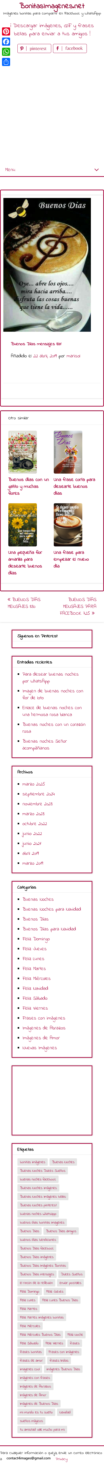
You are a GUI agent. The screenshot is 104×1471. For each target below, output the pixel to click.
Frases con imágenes (43, 1018)
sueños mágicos (31, 1421)
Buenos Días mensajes (37, 1274)
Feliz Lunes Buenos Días (60, 1300)
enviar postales (70, 1283)
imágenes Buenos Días (63, 1369)
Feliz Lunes (33, 959)
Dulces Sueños (72, 1274)
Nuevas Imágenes (39, 1048)
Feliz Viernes (35, 1008)
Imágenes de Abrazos (44, 1028)
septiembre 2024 (38, 794)
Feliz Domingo (36, 939)
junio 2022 (32, 833)
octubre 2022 (34, 824)
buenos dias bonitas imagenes (42, 1222)
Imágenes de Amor (41, 1038)
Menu (10, 169)
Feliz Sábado (34, 998)
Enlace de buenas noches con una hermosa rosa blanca (52, 711)
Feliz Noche (75, 1335)
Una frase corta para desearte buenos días (74, 486)
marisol (73, 356)
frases (75, 1343)
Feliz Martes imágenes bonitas (42, 1317)
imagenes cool (30, 1369)
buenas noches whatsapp (38, 1214)
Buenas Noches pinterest (38, 1205)
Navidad (65, 1412)
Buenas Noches (38, 899)
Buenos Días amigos (61, 1231)
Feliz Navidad (35, 988)
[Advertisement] (52, 109)
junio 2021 (31, 843)
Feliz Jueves (34, 949)
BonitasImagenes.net (52, 6)
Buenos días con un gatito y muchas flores (28, 486)
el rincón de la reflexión (36, 1283)
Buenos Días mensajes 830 (24, 603)
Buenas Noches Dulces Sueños (42, 1171)
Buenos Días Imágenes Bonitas (43, 1265)
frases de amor (31, 1360)
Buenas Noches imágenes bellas (43, 1196)
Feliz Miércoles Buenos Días (40, 1335)
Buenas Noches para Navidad (51, 909)
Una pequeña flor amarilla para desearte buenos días (25, 563)
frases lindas (59, 1360)
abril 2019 (30, 853)
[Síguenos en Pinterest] (35, 51)
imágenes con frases (35, 1378)
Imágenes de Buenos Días (39, 1404)
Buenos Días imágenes (37, 1257)
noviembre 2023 (37, 804)
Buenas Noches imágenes (38, 1188)
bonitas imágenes (32, 1162)
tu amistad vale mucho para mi (42, 1429)
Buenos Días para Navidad (49, 929)
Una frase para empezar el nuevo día (71, 559)
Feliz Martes (34, 968)
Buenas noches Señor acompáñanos (44, 745)
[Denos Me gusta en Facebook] (70, 51)
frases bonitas (31, 1352)
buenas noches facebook (38, 1179)
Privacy (61, 1459)
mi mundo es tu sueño (36, 1412)
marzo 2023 (33, 814)
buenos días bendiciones (38, 1240)
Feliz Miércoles (36, 978)
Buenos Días (35, 919)
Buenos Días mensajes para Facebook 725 (78, 606)
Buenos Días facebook (37, 1248)
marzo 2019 (32, 863)
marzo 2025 (33, 784)
